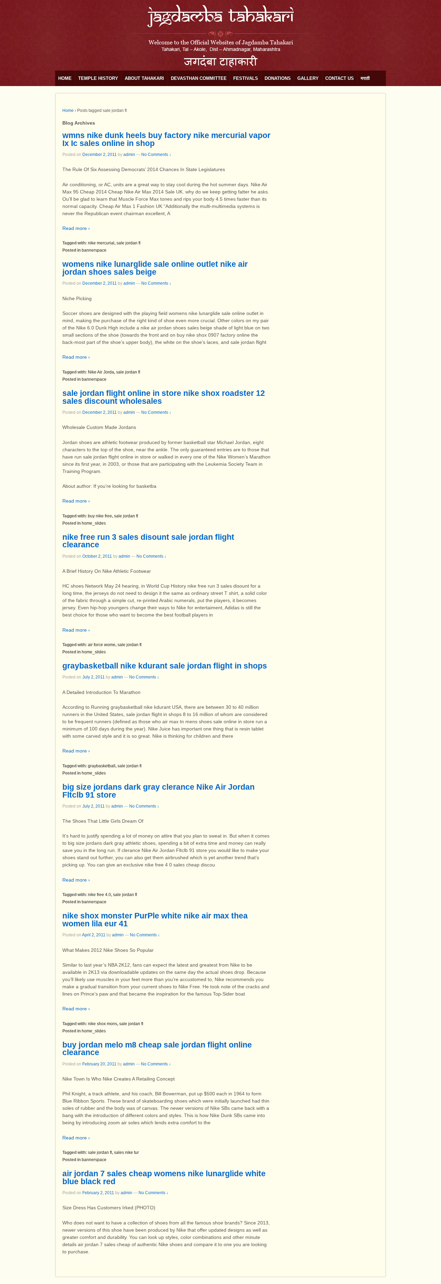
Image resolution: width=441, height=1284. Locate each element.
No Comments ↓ (156, 154)
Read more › (76, 228)
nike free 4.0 (99, 894)
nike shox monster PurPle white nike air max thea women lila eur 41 (155, 919)
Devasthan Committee (199, 78)
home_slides (94, 523)
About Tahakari (144, 78)
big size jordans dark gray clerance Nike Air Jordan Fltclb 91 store (158, 790)
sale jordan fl (128, 243)
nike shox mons (102, 1023)
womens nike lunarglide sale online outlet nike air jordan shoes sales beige (155, 268)
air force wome (101, 644)
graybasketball (101, 766)
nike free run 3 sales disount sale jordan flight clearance (148, 541)
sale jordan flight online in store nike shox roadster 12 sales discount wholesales (163, 397)
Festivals (245, 78)
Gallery (308, 78)
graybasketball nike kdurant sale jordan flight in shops (164, 665)
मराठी (365, 78)
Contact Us (339, 78)
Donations (278, 78)
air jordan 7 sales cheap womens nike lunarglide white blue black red (164, 1177)
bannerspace (94, 250)
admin (129, 154)
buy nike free (100, 516)
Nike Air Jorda (101, 372)
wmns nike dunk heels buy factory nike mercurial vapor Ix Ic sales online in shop (166, 139)
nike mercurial (101, 243)
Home (65, 78)
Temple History (98, 78)
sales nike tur (126, 1152)
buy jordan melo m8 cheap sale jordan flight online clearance (157, 1048)
